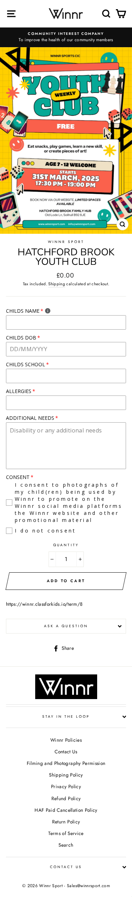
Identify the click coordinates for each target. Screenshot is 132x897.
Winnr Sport (66, 241)
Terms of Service (65, 833)
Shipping (56, 284)
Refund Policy (66, 798)
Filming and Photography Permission (66, 763)
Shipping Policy (66, 774)
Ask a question (66, 626)
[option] (66, 37)
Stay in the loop (66, 716)
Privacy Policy (66, 786)
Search (65, 844)
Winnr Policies (66, 739)
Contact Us (66, 751)
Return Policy (66, 821)
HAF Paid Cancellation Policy (66, 810)
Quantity (65, 545)
